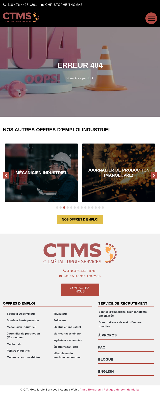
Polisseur (59, 320)
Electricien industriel (67, 326)
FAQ (101, 347)
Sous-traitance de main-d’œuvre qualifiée (120, 324)
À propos (107, 335)
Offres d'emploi (19, 303)
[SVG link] (151, 18)
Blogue (105, 359)
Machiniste (14, 344)
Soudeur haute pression (23, 320)
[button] (154, 175)
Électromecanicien (65, 346)
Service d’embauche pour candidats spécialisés (123, 313)
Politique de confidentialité (122, 389)
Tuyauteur (60, 313)
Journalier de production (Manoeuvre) (23, 335)
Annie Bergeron (90, 389)
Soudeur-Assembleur (21, 313)
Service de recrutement (122, 303)
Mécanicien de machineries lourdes (67, 355)
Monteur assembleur (67, 333)
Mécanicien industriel (21, 326)
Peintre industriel (18, 350)
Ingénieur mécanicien (67, 340)
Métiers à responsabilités (23, 357)
